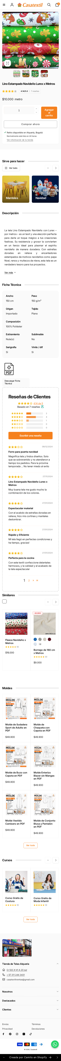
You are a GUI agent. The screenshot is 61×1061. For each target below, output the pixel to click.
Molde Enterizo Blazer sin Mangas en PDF (44, 775)
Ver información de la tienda (20, 140)
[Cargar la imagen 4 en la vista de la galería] (44, 73)
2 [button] (29, 580)
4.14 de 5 (38, 403)
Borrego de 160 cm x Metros (44, 651)
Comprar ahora (30, 124)
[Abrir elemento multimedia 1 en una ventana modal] (30, 40)
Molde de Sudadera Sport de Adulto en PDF (16, 727)
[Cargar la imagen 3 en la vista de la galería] (35, 73)
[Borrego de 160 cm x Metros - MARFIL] (44, 639)
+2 (40, 644)
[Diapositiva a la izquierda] (5, 40)
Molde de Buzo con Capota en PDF (16, 774)
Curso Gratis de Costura (14, 900)
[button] (4, 4)
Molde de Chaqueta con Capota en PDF (42, 727)
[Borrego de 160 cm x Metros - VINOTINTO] (49, 639)
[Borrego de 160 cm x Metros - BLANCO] (35, 644)
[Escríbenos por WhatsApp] (55, 1044)
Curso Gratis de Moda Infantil (42, 900)
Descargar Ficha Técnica (12, 382)
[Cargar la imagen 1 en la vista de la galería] (16, 73)
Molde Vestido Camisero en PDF (15, 822)
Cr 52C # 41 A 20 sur (17, 970)
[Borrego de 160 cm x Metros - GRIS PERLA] (40, 639)
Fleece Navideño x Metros (15, 641)
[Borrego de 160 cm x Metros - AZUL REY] (35, 639)
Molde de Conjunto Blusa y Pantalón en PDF (44, 823)
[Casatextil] (17, 956)
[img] (15, 447)
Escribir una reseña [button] (30, 435)
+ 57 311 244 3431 (16, 974)
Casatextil (33, 1049)
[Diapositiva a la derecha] (56, 40)
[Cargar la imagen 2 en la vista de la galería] (25, 73)
